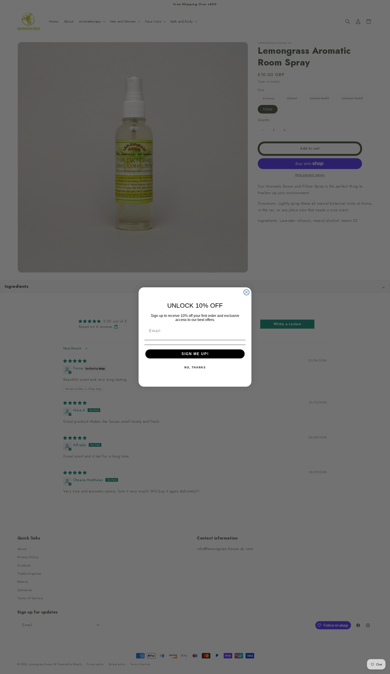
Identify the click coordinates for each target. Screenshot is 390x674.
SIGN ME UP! (195, 354)
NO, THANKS (195, 367)
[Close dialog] (246, 292)
